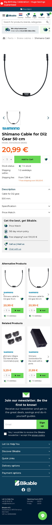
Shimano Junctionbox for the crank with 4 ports (35, 360)
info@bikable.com (8, 503)
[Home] (4, 38)
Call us (12, 244)
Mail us (20, 244)
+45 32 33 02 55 (7, 501)
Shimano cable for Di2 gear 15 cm (11, 297)
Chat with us (15, 249)
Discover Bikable (11, 451)
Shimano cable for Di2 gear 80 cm (36, 297)
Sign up (42, 424)
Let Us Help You (11, 444)
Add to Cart (27, 159)
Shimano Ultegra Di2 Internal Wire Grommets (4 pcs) (10, 358)
